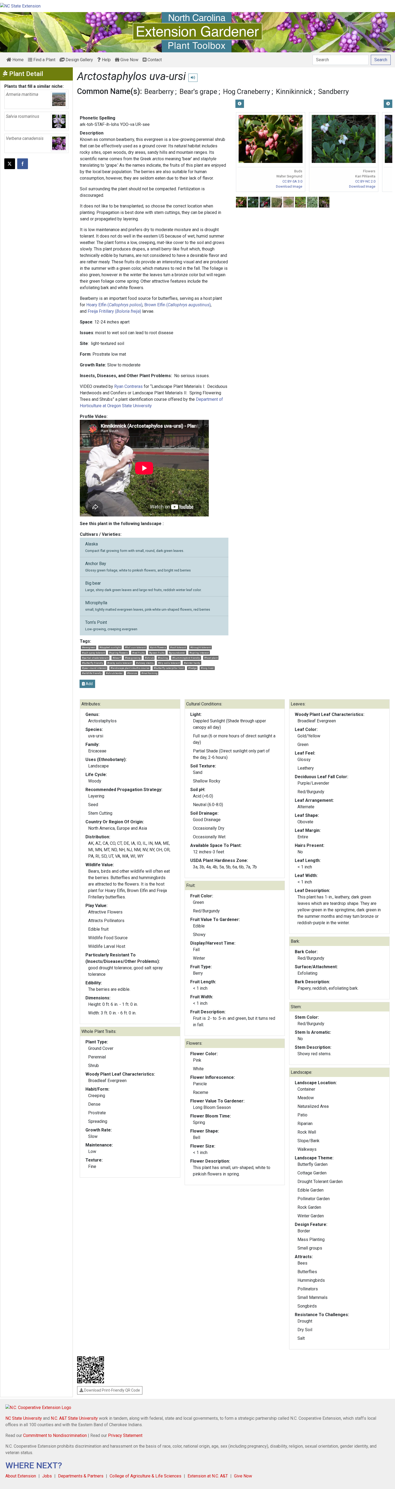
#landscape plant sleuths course (129, 668)
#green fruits (157, 652)
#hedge (192, 668)
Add (89, 684)
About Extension (20, 1476)
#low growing (133, 657)
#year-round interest (94, 668)
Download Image (289, 186)
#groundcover (177, 652)
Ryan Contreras (128, 386)
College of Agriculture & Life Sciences (145, 1476)
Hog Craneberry (246, 92)
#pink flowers (158, 647)
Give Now (128, 59)
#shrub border (114, 673)
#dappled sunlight (110, 647)
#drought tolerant (200, 647)
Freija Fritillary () (114, 311)
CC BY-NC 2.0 (365, 181)
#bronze (132, 673)
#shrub (149, 657)
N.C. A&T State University (74, 1418)
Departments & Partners (80, 1476)
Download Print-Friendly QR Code (111, 1390)
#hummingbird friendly (186, 657)
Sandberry (333, 92)
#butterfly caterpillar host (169, 668)
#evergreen (88, 647)
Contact (154, 59)
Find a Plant (43, 59)
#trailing (163, 657)
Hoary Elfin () (114, 304)
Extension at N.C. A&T (208, 1476)
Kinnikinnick (294, 92)
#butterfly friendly (92, 662)
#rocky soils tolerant (119, 662)
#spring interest (199, 652)
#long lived (207, 668)
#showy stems (145, 662)
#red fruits (138, 652)
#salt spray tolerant (93, 652)
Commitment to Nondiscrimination (55, 1435)
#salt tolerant (178, 647)
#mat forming (149, 673)
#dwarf (117, 657)
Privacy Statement (125, 1435)
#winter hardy (192, 662)
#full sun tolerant (135, 647)
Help (106, 59)
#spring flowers (118, 652)
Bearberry (159, 92)
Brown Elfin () (177, 304)
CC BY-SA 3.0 (292, 181)
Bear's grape (198, 92)
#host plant (211, 657)
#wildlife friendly (92, 673)
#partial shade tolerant (95, 657)
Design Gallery (78, 59)
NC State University (23, 1418)
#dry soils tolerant (169, 662)
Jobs (47, 1476)
